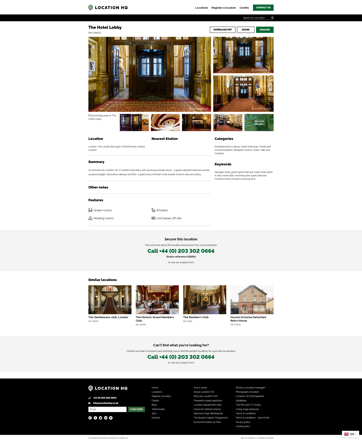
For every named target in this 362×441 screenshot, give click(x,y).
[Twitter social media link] (100, 418)
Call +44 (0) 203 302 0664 (181, 251)
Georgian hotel (222, 172)
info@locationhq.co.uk (105, 403)
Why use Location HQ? (206, 396)
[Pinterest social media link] (111, 418)
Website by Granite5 (266, 438)
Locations (201, 7)
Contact (156, 417)
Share (246, 29)
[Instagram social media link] (90, 418)
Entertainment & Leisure (227, 146)
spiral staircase (259, 175)
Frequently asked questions (208, 400)
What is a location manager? (251, 387)
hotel (256, 172)
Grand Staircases (249, 146)
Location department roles (208, 404)
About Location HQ (204, 392)
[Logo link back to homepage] (107, 389)
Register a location (224, 7)
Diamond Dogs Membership (208, 413)
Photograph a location (247, 392)
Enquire (265, 29)
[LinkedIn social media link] (105, 418)
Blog (154, 404)
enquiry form (187, 262)
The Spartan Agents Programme (211, 417)
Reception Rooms (242, 150)
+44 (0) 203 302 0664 (105, 398)
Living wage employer (247, 409)
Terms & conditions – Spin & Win (252, 417)
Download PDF (223, 29)
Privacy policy (243, 422)
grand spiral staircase (242, 172)
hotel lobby (228, 175)
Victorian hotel (222, 179)
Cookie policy (243, 426)
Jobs (154, 413)
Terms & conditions (246, 413)
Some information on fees (207, 422)
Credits (244, 7)
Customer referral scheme (207, 409)
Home (155, 387)
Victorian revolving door (243, 179)
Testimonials (158, 409)
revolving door (242, 175)
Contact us (263, 7)
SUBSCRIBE (136, 409)
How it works (200, 387)
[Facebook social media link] (95, 418)
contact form (187, 362)
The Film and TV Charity (248, 404)
